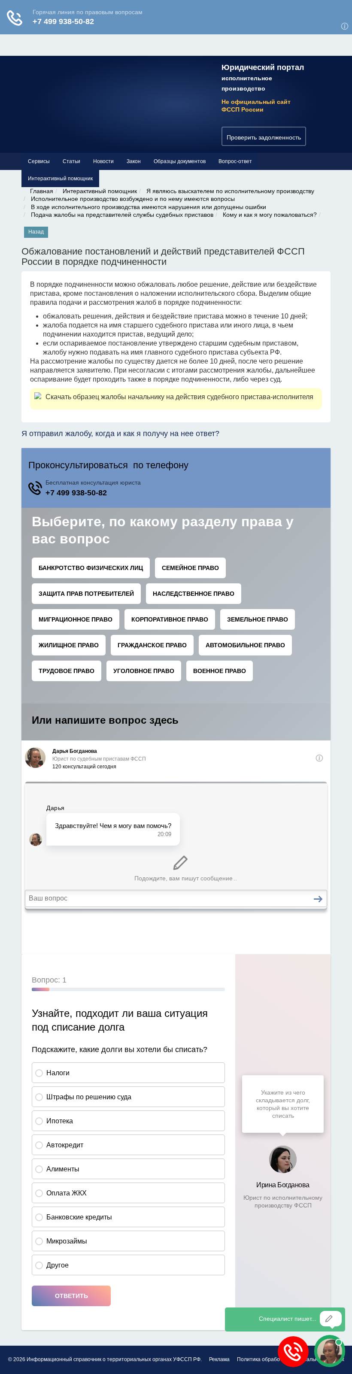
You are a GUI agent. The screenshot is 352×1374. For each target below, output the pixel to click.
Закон (134, 161)
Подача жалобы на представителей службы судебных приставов (122, 214)
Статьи (71, 161)
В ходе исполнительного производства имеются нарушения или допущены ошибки (148, 206)
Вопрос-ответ (235, 161)
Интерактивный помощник (60, 179)
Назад (36, 232)
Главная (41, 191)
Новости (103, 161)
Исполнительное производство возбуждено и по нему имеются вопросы (133, 198)
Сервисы (39, 161)
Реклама (219, 1359)
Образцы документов (180, 161)
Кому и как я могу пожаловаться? (270, 214)
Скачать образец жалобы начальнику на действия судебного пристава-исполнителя (179, 396)
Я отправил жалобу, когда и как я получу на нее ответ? (120, 433)
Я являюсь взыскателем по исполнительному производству (230, 191)
